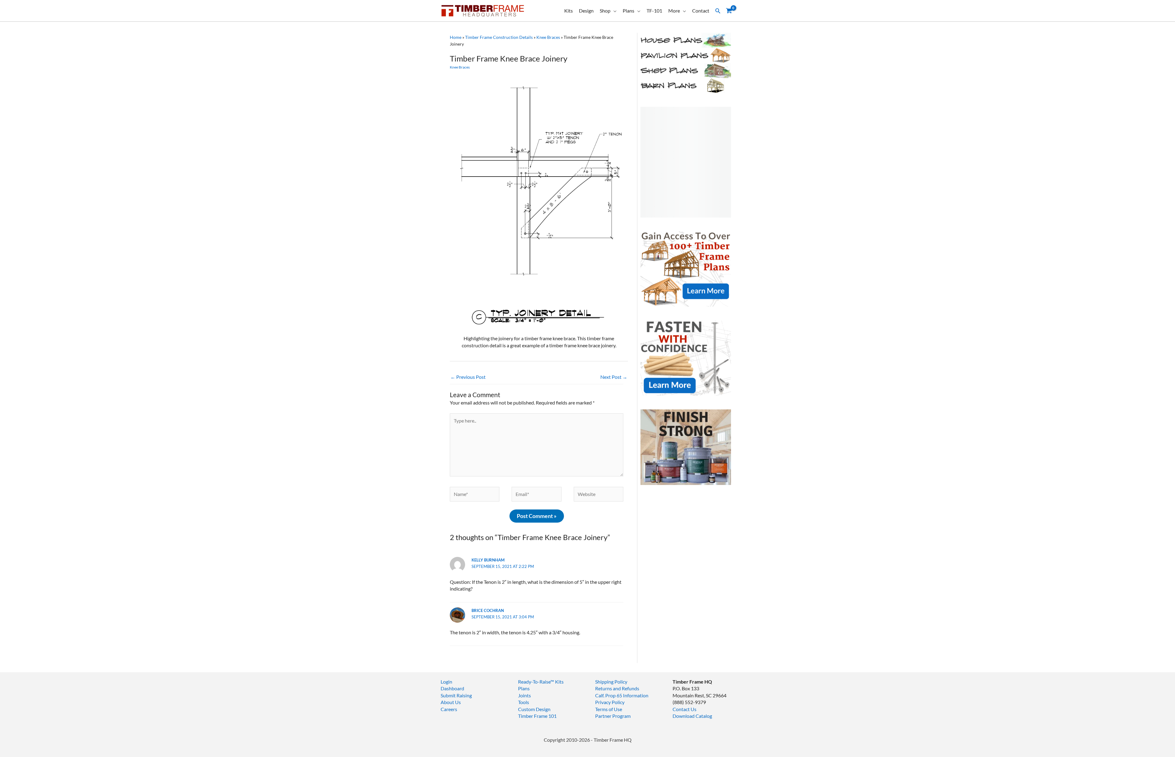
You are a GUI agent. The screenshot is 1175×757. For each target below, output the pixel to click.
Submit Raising (456, 695)
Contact (700, 10)
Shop (605, 10)
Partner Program (613, 716)
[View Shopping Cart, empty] (728, 11)
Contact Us (684, 709)
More (674, 10)
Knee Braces (548, 37)
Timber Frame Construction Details (499, 37)
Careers (449, 709)
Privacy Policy (610, 702)
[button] (717, 10)
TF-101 (654, 10)
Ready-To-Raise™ (536, 681)
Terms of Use (608, 709)
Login (446, 681)
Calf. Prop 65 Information (621, 695)
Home (455, 37)
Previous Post (468, 377)
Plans (628, 10)
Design (586, 10)
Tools (523, 702)
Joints (524, 695)
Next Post (613, 377)
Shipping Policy (611, 681)
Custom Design (534, 709)
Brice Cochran (488, 610)
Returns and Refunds (617, 688)
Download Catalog (692, 716)
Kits (568, 10)
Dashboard (452, 688)
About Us (451, 702)
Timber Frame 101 (537, 716)
